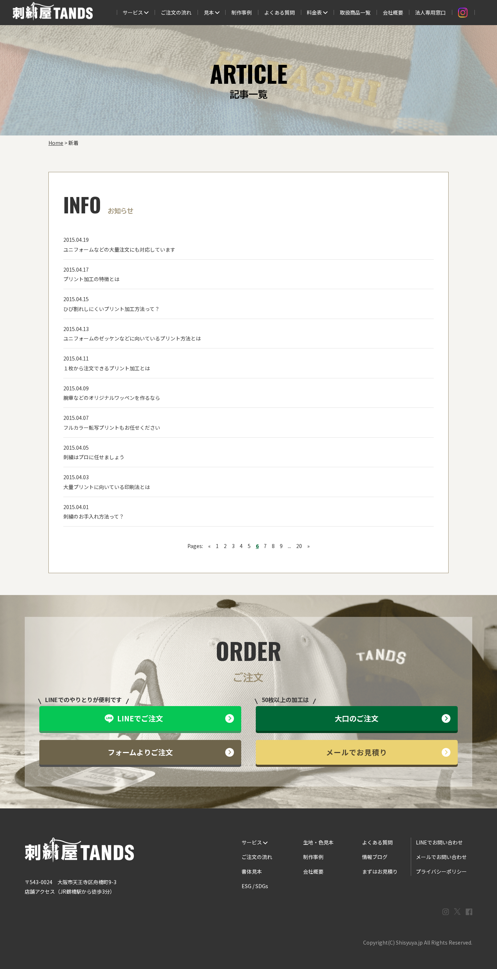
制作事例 (241, 12)
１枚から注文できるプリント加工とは (106, 368)
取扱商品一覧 (355, 12)
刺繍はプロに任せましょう (93, 457)
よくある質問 (279, 12)
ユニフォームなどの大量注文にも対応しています (119, 249)
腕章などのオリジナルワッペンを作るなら (111, 397)
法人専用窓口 (430, 12)
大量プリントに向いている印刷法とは (106, 487)
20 (299, 546)
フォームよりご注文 (140, 752)
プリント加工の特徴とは (91, 279)
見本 (209, 12)
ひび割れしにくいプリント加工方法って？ (111, 308)
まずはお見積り (380, 871)
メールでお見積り (356, 752)
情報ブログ (374, 856)
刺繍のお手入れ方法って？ (93, 516)
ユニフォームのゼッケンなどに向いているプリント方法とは (132, 338)
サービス (133, 12)
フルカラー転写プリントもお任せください (111, 427)
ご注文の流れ (176, 12)
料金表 (315, 12)
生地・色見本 (318, 842)
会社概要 (393, 12)
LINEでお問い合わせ (439, 842)
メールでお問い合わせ (441, 856)
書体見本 (252, 871)
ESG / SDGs (255, 886)
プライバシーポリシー (441, 871)
